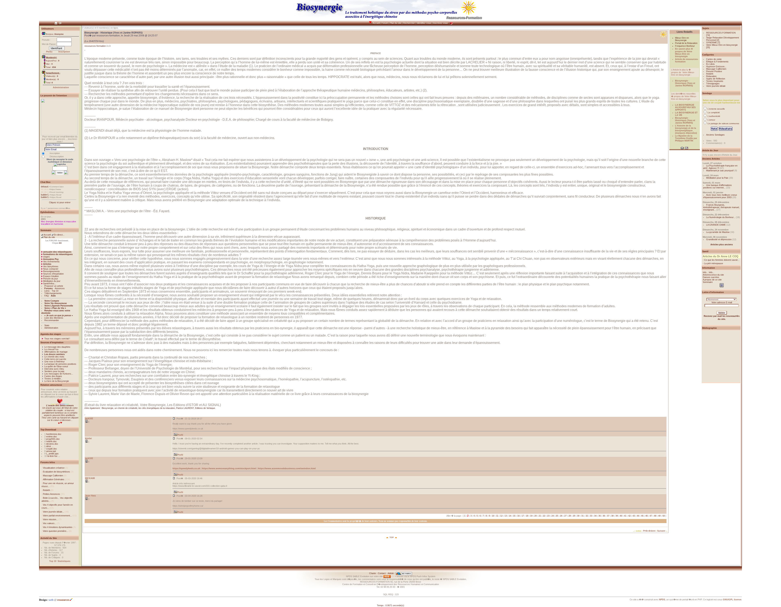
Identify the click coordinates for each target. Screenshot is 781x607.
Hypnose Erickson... (716, 66)
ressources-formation (95, 46)
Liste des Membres (53, 318)
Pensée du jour (50, 278)
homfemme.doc (53, 434)
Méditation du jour (51, 281)
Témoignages (713, 83)
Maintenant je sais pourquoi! (720, 170)
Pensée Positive (714, 71)
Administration (61, 87)
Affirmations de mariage (56, 352)
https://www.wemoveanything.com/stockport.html (229, 468)
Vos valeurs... (49, 523)
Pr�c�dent (649, 531)
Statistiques (64, 561)
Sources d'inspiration (53, 274)
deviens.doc (52, 444)
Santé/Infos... (49, 283)
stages (46, 256)
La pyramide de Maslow (718, 232)
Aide (53, 295)
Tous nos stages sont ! (57, 338)
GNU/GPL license (732, 599)
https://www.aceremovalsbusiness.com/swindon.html (287, 468)
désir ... (49, 446)
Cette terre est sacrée (55, 359)
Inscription (64, 51)
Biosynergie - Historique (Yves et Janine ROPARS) (685, 83)
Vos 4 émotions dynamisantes (57, 527)
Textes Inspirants (714, 81)
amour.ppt (51, 451)
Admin (391, 573)
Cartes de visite (714, 59)
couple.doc (51, 448)
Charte (372, 573)
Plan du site (395, 23)
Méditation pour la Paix (717, 178)
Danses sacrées (711, 277)
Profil (180, 435)
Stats (46, 325)
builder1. (45, 194)
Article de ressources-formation (686, 60)
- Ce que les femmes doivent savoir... (721, 260)
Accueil (376, 23)
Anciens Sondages (715, 135)
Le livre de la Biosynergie (56, 381)
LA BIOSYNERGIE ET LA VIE (686, 113)
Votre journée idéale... (53, 511)
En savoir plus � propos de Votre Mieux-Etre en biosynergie (684, 53)
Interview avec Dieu (54, 369)
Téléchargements (53, 293)
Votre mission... (50, 519)
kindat (88, 438)
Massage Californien (53, 475)
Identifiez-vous (424, 23)
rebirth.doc (51, 441)
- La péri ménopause (713, 263)
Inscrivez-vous (440, 23)
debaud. (45, 186)
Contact (382, 573)
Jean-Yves (90, 495)
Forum (385, 23)
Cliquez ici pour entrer (60, 202)
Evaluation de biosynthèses (56, 471)
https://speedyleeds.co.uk (186, 468)
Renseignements (51, 271)
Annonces (60, 288)
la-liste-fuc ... (53, 456)
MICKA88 (90, 478)
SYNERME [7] (713, 42)
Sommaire (708, 282)
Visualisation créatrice (53, 468)
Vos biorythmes (50, 266)
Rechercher (409, 23)
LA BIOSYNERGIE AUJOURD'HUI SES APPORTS (685, 107)
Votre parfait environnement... (57, 515)
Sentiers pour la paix (54, 371)
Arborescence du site (713, 275)
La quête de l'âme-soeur (56, 366)
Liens (47, 291)
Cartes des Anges (53, 376)
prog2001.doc (53, 439)
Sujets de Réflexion (715, 78)
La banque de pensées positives (60, 364)
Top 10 (55, 291)
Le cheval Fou (51, 349)
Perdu (49, 51)
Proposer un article (53, 286)
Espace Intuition (51, 276)
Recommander (51, 320)
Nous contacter (50, 269)
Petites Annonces (51, 494)
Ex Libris (710, 64)
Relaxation (711, 76)
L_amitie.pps (52, 453)
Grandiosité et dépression (719, 239)
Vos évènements (51, 261)
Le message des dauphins (57, 347)
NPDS (662, 599)
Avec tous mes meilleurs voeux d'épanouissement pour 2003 (720, 196)
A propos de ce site (712, 279)
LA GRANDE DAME (716, 225)
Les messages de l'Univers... (58, 373)
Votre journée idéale (715, 86)
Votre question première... (55, 531)
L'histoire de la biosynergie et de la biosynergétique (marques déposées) (686, 129)
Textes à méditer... (53, 378)
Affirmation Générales (53, 479)
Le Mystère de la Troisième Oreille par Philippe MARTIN (686, 138)
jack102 (89, 418)
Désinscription (57, 156)
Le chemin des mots (54, 356)
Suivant (661, 531)
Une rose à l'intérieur (54, 361)
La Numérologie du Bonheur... (720, 217)
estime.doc (51, 436)
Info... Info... (708, 272)
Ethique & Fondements (717, 61)
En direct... (59, 234)
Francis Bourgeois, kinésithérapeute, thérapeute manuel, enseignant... (721, 207)
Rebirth (46, 490)
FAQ (46, 295)
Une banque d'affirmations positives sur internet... (717, 186)
